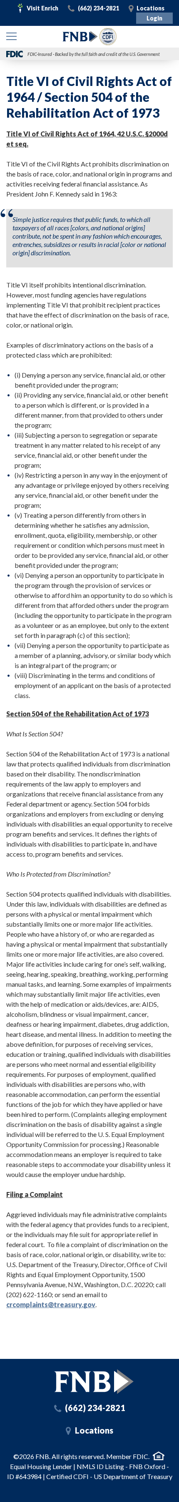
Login (154, 18)
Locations (150, 8)
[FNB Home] (94, 1381)
